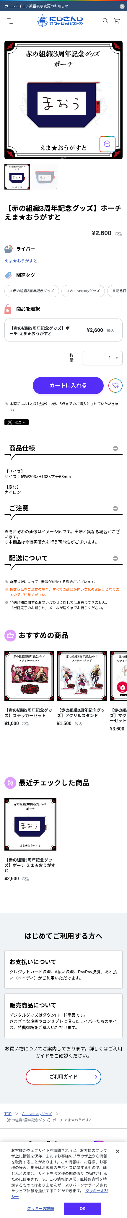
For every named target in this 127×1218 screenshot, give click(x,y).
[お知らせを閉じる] (122, 6)
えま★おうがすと (21, 261)
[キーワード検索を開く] (105, 20)
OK (82, 1208)
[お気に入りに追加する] (115, 385)
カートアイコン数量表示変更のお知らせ (36, 6)
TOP (8, 1114)
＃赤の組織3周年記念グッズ (31, 291)
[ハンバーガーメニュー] (10, 20)
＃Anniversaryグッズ (83, 291)
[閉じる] (117, 1151)
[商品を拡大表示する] (107, 144)
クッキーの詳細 (40, 1208)
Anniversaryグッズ (37, 1114)
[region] (63, 1180)
